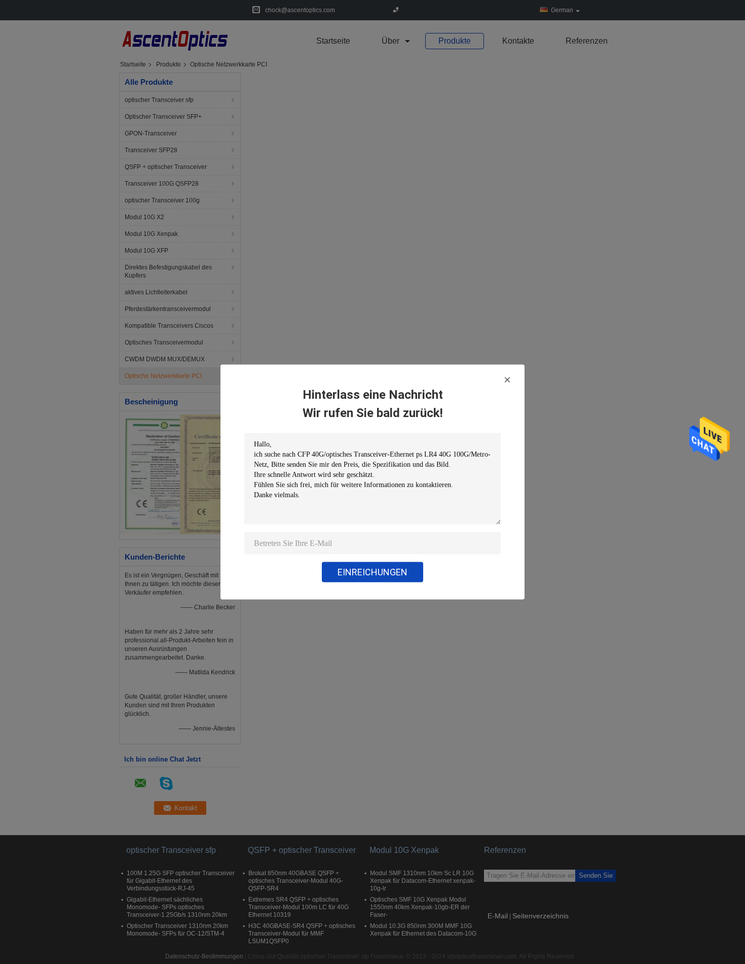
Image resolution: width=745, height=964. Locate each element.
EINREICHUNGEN (372, 572)
